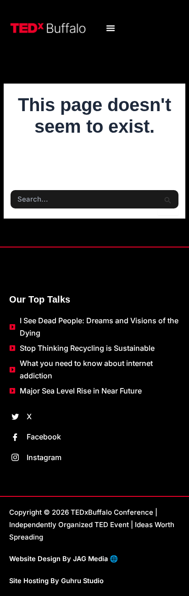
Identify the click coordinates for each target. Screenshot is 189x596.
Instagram (43, 457)
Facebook (43, 436)
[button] (110, 28)
